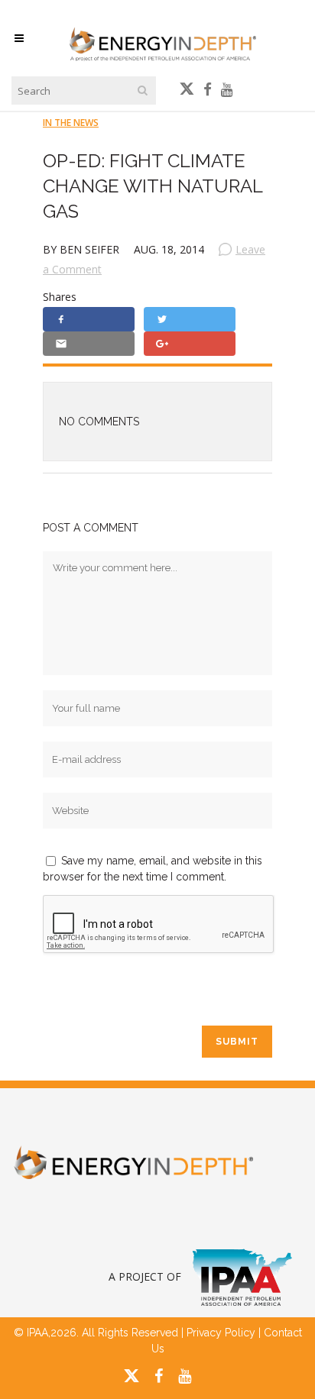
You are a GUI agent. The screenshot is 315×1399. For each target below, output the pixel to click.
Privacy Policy (221, 1332)
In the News (71, 122)
